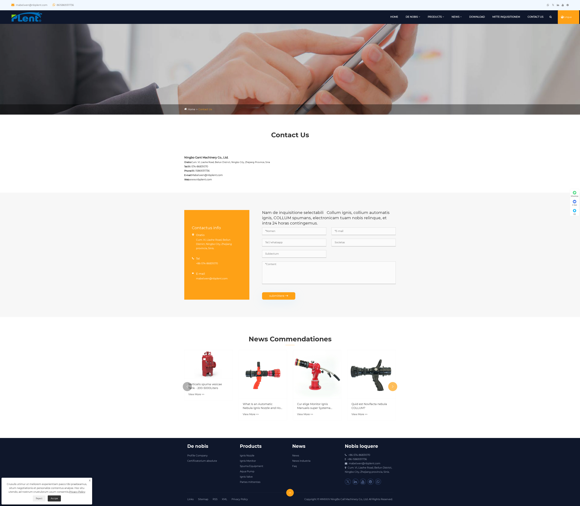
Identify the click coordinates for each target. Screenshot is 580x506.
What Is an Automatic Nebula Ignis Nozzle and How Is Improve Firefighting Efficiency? (208, 406)
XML (224, 499)
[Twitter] (553, 5)
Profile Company (197, 455)
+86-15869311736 (357, 459)
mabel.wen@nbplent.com (31, 5)
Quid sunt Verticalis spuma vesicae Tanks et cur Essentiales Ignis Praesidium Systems (370, 406)
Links (190, 499)
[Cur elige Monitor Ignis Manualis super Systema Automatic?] (263, 374)
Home (394, 16)
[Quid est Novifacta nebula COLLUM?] (317, 374)
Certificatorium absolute (202, 460)
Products (435, 16)
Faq (294, 466)
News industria (301, 460)
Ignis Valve (246, 476)
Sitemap (203, 499)
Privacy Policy (240, 499)
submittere (278, 296)
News (455, 16)
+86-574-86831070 (207, 263)
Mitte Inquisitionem (506, 16)
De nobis (412, 16)
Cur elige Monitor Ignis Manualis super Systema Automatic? (259, 406)
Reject (39, 498)
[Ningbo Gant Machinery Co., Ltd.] (27, 16)
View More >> (196, 414)
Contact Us (535, 16)
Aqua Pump (247, 471)
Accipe (54, 498)
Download (477, 16)
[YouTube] (563, 5)
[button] (187, 386)
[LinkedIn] (558, 5)
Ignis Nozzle (247, 455)
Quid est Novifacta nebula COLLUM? (315, 406)
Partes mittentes (250, 482)
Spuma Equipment (251, 466)
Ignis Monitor (248, 460)
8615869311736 (65, 5)
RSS (215, 499)
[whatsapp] (548, 5)
